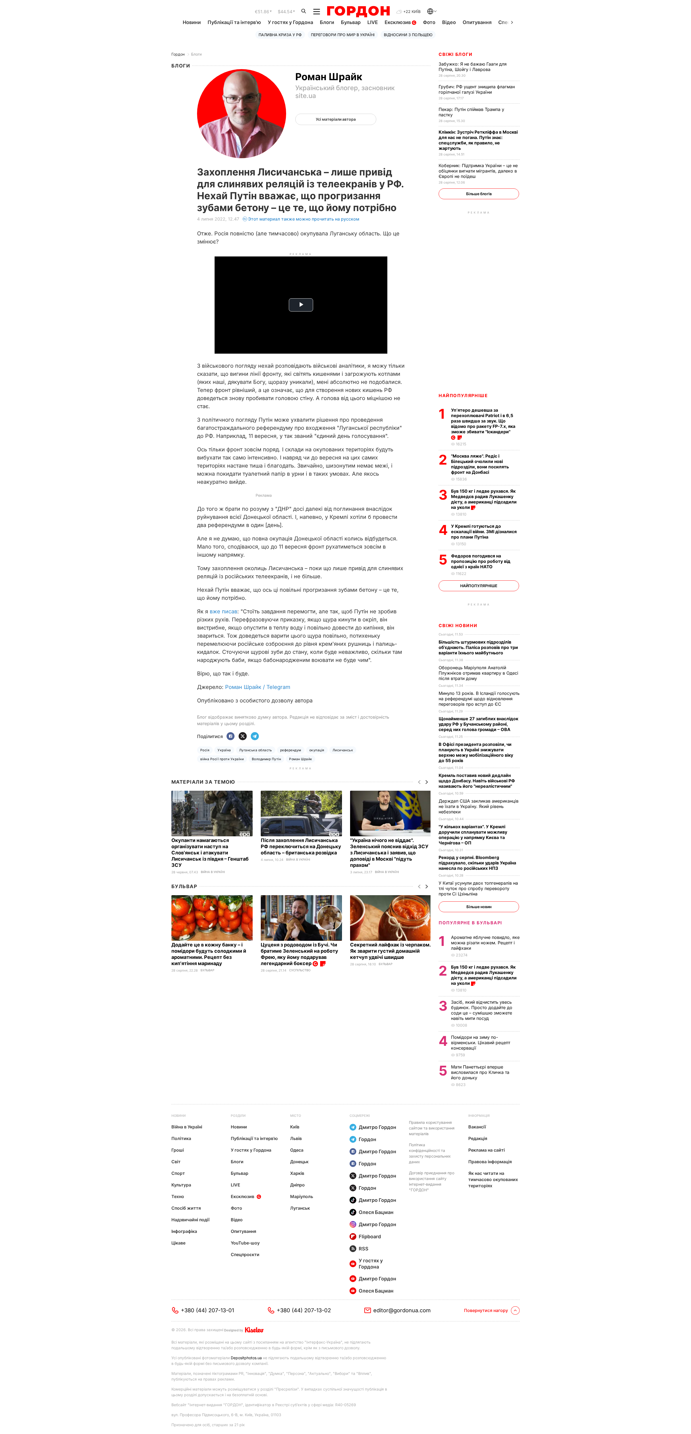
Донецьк (299, 1161)
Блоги (327, 22)
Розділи (238, 1116)
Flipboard (370, 1236)
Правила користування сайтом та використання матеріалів (432, 1128)
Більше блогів (479, 193)
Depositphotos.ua (246, 1357)
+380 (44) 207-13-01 (207, 1310)
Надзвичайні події (190, 1219)
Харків (297, 1173)
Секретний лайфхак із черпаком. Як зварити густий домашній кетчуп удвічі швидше (390, 951)
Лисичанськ (343, 750)
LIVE (372, 22)
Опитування (477, 22)
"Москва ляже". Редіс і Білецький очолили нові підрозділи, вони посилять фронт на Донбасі (480, 464)
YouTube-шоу (245, 1243)
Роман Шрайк (300, 759)
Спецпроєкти (245, 1254)
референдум (290, 750)
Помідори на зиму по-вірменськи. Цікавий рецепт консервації (480, 1042)
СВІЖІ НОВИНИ (458, 625)
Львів (296, 1138)
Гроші (177, 1150)
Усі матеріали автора (336, 119)
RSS (363, 1249)
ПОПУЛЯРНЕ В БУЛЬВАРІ (470, 922)
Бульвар (351, 22)
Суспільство (299, 970)
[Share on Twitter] (243, 736)
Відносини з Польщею (408, 34)
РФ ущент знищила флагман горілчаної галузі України (477, 89)
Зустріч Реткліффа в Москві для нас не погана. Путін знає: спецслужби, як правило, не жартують (478, 140)
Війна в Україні (213, 872)
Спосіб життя (186, 1208)
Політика (181, 1138)
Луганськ (300, 1208)
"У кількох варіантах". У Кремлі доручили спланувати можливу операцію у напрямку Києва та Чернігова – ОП (473, 834)
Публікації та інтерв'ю (234, 22)
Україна (224, 750)
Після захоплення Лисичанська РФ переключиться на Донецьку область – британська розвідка (301, 846)
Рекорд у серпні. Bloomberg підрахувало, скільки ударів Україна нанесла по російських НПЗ (477, 863)
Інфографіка (184, 1231)
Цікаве (178, 1243)
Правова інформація (490, 1161)
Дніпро (297, 1185)
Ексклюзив (398, 22)
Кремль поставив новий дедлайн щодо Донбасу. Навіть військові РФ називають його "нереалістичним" (477, 781)
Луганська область (255, 750)
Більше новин (479, 906)
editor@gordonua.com (402, 1310)
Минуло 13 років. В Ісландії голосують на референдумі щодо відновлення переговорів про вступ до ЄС (479, 699)
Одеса (296, 1150)
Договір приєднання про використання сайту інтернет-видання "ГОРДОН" (431, 1181)
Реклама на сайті (486, 1150)
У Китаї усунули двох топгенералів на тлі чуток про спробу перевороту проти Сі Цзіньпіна (478, 888)
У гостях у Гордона (290, 22)
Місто (295, 1116)
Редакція (477, 1138)
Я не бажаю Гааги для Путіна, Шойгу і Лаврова (473, 66)
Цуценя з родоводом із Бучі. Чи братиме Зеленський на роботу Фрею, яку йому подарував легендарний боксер (299, 954)
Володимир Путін (266, 759)
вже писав (223, 611)
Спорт (178, 1173)
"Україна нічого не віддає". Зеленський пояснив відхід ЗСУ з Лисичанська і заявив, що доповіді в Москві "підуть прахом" (389, 852)
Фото (429, 22)
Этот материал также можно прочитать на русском (303, 219)
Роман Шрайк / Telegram (257, 687)
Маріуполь (301, 1196)
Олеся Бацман (376, 1212)
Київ (294, 1126)
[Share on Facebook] (230, 736)
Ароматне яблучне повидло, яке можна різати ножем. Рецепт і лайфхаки (485, 943)
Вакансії (477, 1126)
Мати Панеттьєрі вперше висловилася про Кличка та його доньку (480, 1072)
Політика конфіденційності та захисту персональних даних (430, 1153)
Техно (177, 1196)
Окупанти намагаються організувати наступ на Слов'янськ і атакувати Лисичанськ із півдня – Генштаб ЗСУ (210, 852)
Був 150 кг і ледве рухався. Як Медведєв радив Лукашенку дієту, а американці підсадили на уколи (484, 499)
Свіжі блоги (456, 54)
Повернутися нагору (486, 1310)
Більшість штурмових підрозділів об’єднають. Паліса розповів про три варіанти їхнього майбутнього (478, 647)
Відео (449, 22)
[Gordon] (358, 11)
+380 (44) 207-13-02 (304, 1310)
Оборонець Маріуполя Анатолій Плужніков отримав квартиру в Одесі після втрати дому (478, 673)
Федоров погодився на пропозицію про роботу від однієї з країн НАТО (480, 561)
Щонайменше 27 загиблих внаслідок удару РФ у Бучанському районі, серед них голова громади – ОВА (478, 724)
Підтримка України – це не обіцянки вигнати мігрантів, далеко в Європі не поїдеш (478, 171)
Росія (204, 750)
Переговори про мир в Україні (343, 34)
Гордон (178, 54)
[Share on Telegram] (255, 736)
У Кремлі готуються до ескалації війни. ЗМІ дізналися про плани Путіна (484, 531)
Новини (192, 22)
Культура (181, 1185)
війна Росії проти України (222, 759)
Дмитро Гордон (377, 1127)
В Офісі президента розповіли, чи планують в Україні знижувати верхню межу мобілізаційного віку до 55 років (476, 752)
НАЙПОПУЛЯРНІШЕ (463, 395)
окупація (316, 750)
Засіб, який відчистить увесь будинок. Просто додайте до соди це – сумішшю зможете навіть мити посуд (481, 1010)
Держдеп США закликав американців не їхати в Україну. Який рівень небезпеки (479, 806)
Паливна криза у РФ (280, 34)
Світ (176, 1161)
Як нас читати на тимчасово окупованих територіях (493, 1179)
